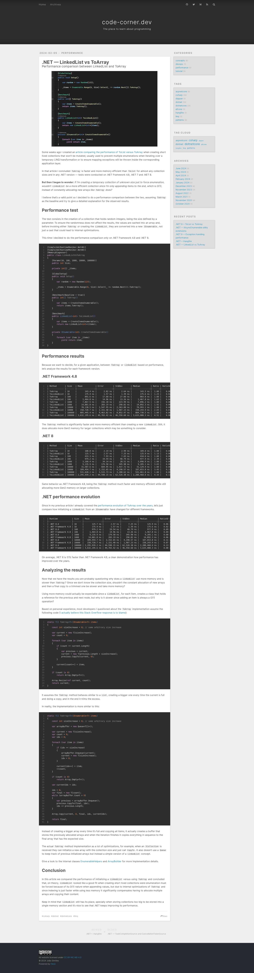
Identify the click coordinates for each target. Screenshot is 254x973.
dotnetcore (66, 916)
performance (72, 52)
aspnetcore (181, 91)
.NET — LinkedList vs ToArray (190, 244)
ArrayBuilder (114, 861)
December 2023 (184, 186)
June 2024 (181, 168)
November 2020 (184, 200)
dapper (179, 98)
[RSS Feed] (207, 4)
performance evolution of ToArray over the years (125, 505)
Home (42, 4)
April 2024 (181, 175)
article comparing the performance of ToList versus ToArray (109, 152)
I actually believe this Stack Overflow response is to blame (93, 612)
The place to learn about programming (127, 28)
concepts (180, 60)
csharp (46, 916)
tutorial (179, 71)
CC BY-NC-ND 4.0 (72, 957)
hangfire (180, 112)
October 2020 (183, 204)
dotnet (55, 916)
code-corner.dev (127, 22)
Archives (55, 4)
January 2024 (182, 182)
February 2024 (183, 179)
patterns (180, 120)
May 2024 (181, 172)
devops (179, 64)
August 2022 (182, 193)
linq (76, 916)
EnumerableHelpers (91, 861)
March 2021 (182, 196)
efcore (179, 109)
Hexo (53, 964)
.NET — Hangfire (184, 241)
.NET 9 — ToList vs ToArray (189, 224)
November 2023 (184, 189)
